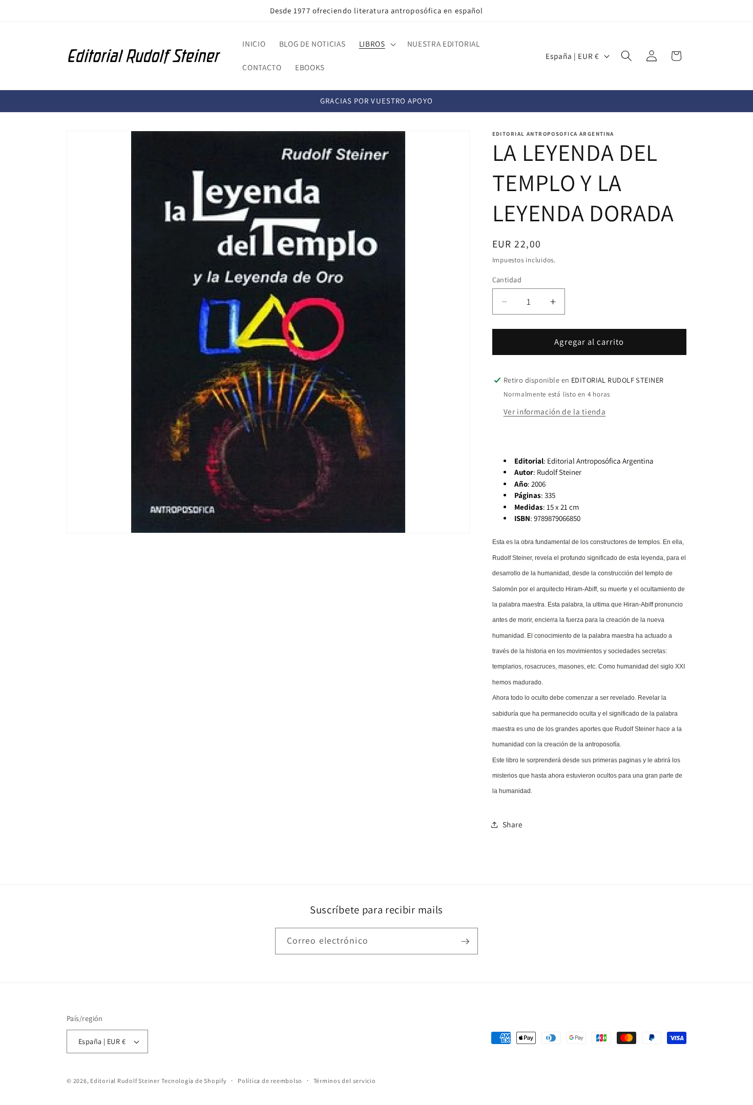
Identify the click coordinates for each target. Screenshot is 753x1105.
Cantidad (507, 279)
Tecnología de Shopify (193, 1081)
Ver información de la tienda (554, 411)
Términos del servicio (344, 1081)
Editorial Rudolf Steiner (124, 1081)
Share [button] (513, 824)
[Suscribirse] (465, 941)
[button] (376, 44)
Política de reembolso (270, 1081)
